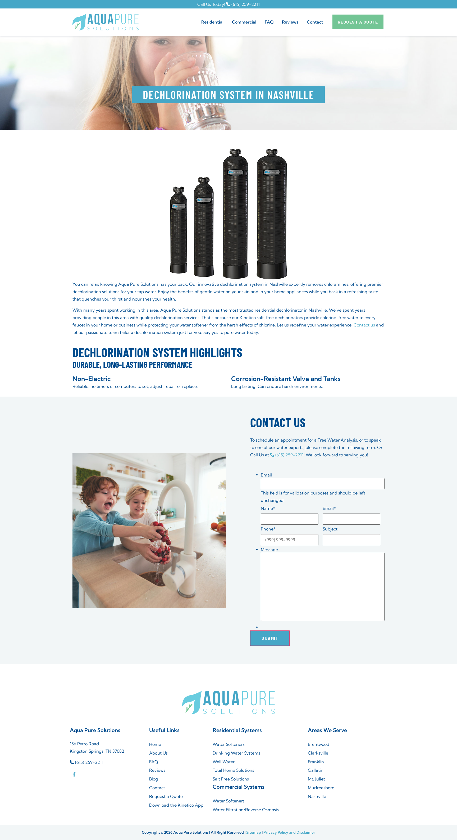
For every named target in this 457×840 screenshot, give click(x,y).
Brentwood (318, 744)
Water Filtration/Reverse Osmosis (246, 809)
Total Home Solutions (233, 770)
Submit (270, 638)
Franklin (316, 761)
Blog (153, 779)
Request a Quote (166, 796)
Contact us (364, 325)
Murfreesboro (321, 787)
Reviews (290, 22)
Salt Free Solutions (231, 779)
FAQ (269, 22)
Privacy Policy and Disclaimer (289, 832)
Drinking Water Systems (236, 753)
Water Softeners (229, 744)
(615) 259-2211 (245, 4)
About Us (158, 753)
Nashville (317, 796)
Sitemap (253, 832)
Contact (315, 22)
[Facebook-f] (74, 774)
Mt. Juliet (316, 779)
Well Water (224, 761)
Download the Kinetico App (176, 805)
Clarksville (318, 753)
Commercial (244, 22)
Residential (212, 22)
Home (155, 744)
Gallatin (315, 770)
